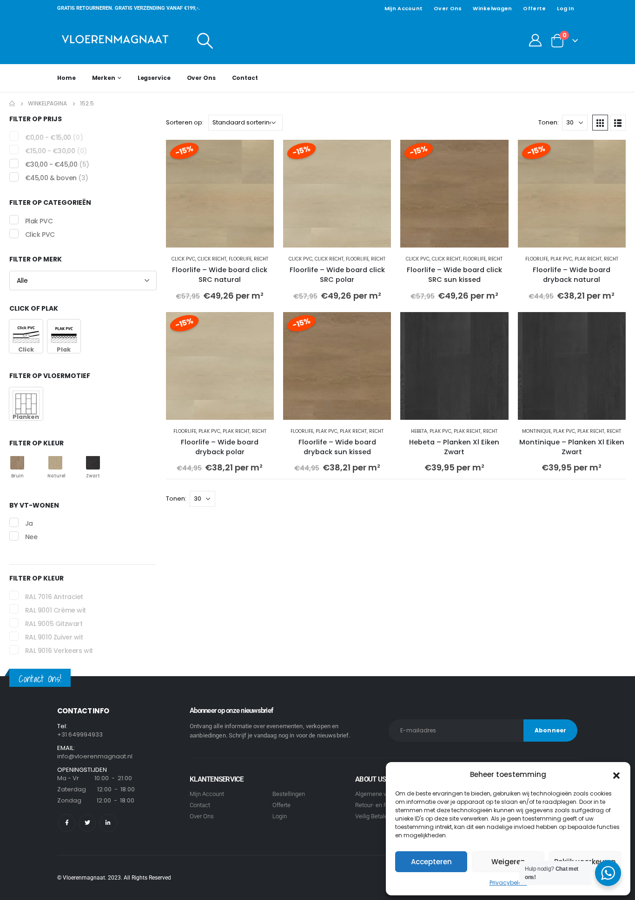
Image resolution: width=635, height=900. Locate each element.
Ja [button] (29, 523)
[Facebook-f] (66, 822)
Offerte (534, 8)
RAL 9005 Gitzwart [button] (54, 623)
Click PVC (183, 258)
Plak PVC (561, 258)
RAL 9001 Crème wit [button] (55, 610)
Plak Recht (588, 258)
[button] (616, 774)
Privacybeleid (508, 883)
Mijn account (403, 8)
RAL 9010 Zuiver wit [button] (54, 637)
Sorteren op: (185, 122)
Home (66, 78)
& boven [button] (56, 178)
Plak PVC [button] (39, 221)
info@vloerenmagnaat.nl (94, 756)
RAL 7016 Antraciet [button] (54, 596)
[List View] (618, 122)
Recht (261, 258)
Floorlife (240, 258)
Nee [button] (31, 537)
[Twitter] (87, 822)
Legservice (154, 78)
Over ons (448, 8)
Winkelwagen (492, 8)
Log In (565, 8)
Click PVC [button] (40, 234)
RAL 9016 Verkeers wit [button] (59, 650)
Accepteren (431, 862)
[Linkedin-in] (108, 822)
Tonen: (548, 122)
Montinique (536, 431)
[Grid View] (600, 122)
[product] (454, 366)
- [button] (54, 137)
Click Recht (212, 258)
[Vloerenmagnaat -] (115, 40)
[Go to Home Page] (12, 103)
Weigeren (508, 862)
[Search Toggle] (205, 40)
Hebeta (419, 431)
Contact (245, 78)
